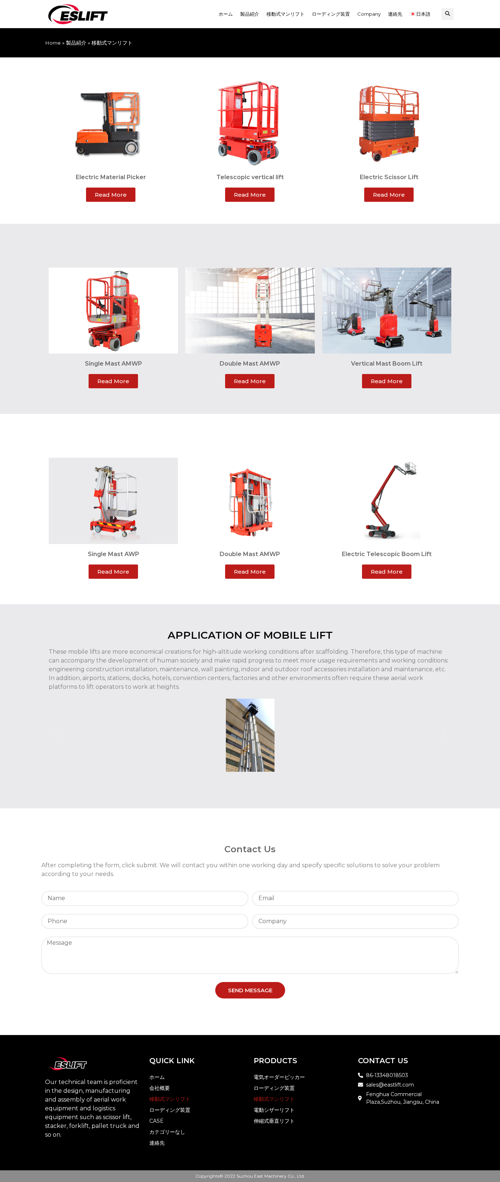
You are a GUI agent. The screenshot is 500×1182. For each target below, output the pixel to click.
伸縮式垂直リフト (274, 1121)
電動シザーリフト (274, 1110)
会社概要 (159, 1088)
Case (156, 1121)
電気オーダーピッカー (279, 1077)
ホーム (226, 14)
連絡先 (395, 14)
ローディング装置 (331, 14)
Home (53, 43)
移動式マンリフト (285, 14)
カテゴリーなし (167, 1132)
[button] (447, 14)
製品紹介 (249, 14)
